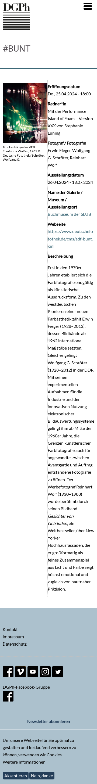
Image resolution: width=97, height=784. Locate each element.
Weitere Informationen (24, 761)
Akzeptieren (15, 775)
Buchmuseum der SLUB (69, 214)
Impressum (13, 636)
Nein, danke (42, 775)
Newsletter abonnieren (48, 721)
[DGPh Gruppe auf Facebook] (8, 699)
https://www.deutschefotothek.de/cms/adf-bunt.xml (70, 238)
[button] (87, 6)
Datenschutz (15, 644)
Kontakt (10, 629)
